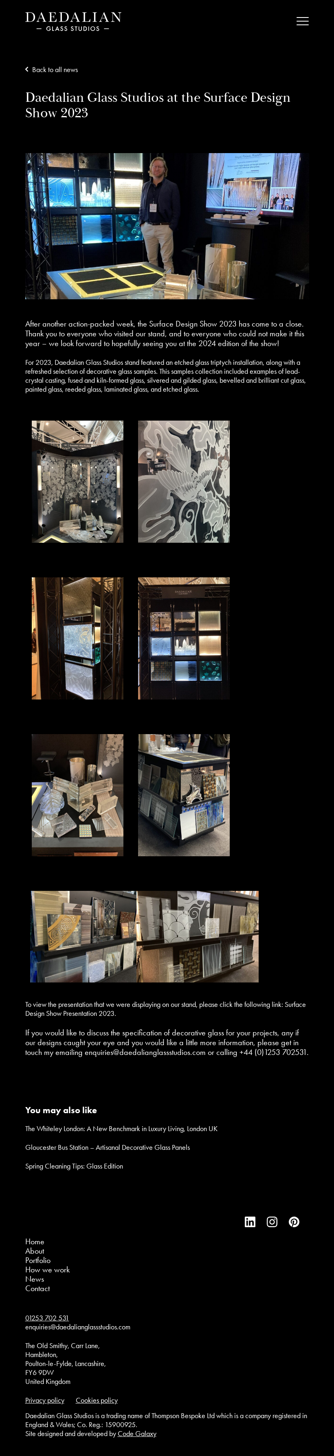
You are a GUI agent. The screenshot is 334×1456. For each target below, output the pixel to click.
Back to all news (55, 69)
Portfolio (38, 1260)
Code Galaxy (137, 1433)
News (34, 1279)
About (34, 1251)
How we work (47, 1269)
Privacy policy (44, 1400)
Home (34, 1241)
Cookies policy (97, 1400)
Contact (37, 1288)
